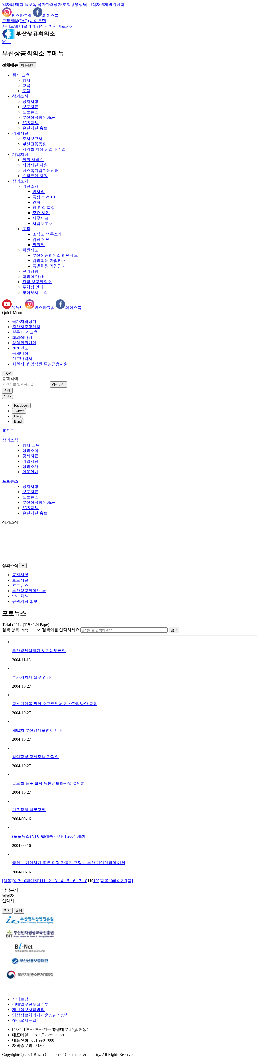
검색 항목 (10, 630)
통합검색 (10, 378)
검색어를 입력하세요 (60, 630)
